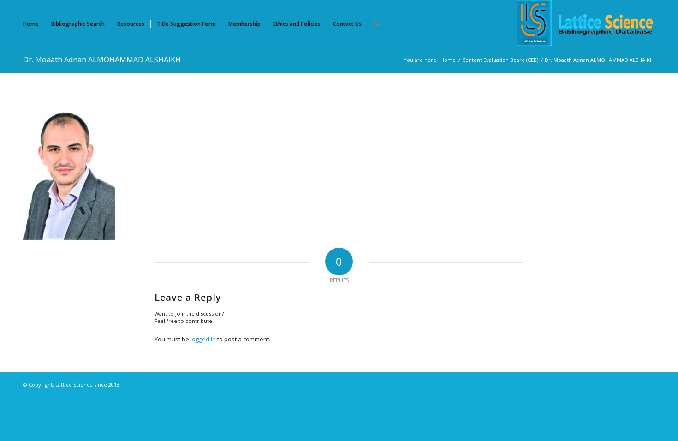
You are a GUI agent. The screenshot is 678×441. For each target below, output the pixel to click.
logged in (203, 339)
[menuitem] (31, 23)
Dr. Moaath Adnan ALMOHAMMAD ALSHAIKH (102, 59)
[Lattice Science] (586, 23)
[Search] (377, 23)
